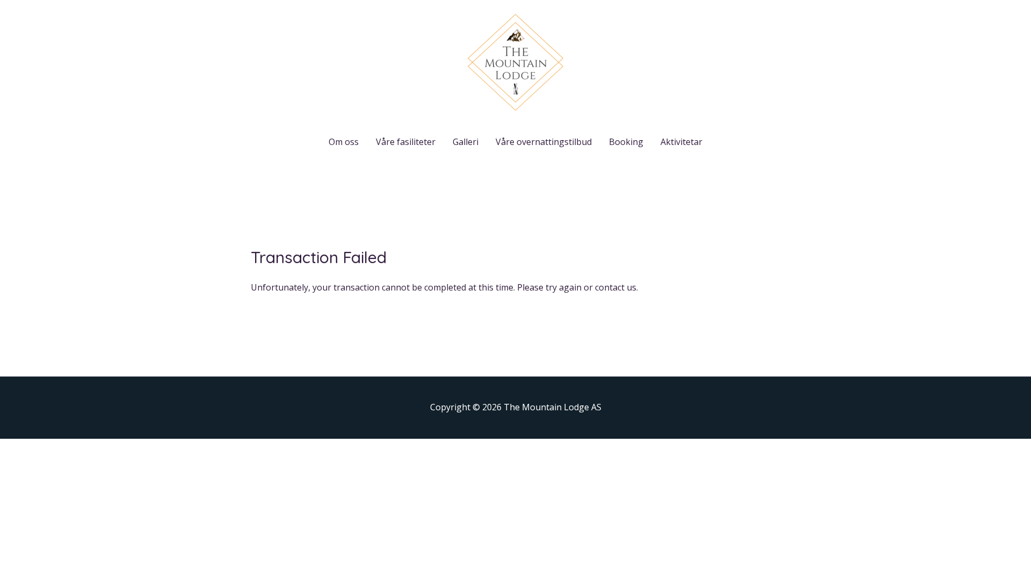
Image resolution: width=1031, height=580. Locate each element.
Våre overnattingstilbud (544, 142)
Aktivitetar (681, 142)
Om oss (344, 142)
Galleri (465, 142)
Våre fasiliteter (405, 142)
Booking (626, 142)
